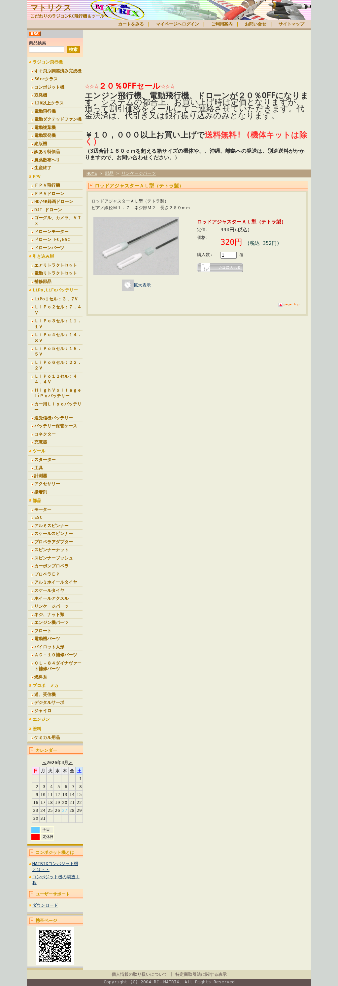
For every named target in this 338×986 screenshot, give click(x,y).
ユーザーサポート (53, 893)
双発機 (40, 95)
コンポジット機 (49, 87)
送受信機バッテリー (53, 417)
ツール (39, 450)
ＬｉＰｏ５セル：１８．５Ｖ (58, 351)
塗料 (37, 728)
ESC (38, 517)
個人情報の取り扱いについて (139, 974)
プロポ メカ (45, 685)
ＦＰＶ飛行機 (47, 185)
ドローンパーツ (49, 247)
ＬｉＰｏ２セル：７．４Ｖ (58, 309)
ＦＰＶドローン (49, 193)
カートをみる (131, 23)
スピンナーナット (51, 549)
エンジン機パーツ (51, 622)
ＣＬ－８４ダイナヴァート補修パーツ (58, 666)
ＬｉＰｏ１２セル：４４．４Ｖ (55, 379)
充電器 (40, 441)
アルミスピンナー (51, 525)
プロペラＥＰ (47, 574)
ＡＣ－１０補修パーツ (55, 654)
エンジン (41, 719)
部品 (37, 500)
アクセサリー (47, 483)
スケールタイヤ (49, 590)
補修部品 (42, 281)
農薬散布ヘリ (47, 159)
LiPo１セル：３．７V (56, 298)
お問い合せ (255, 23)
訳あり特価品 (47, 151)
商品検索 (37, 42)
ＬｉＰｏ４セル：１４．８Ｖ (58, 337)
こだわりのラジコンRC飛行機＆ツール (67, 16)
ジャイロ (42, 710)
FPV (37, 176)
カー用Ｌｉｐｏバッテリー (58, 406)
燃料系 (40, 676)
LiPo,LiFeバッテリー (55, 289)
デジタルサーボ (49, 702)
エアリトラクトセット (55, 265)
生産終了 (42, 167)
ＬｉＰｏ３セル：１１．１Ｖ (58, 323)
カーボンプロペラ (51, 565)
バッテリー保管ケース (55, 425)
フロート (42, 630)
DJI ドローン (48, 209)
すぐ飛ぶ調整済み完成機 (58, 70)
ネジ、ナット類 (49, 614)
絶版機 (40, 143)
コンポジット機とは (55, 852)
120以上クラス (49, 102)
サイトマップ (291, 23)
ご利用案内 (222, 23)
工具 (38, 467)
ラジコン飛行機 (48, 61)
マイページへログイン (177, 23)
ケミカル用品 (47, 737)
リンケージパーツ (51, 606)
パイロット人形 (49, 646)
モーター (42, 509)
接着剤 (40, 491)
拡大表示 (142, 285)
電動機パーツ (47, 638)
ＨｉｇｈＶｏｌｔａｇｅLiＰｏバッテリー (58, 393)
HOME (91, 173)
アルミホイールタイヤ (55, 582)
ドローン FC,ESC (52, 239)
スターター (45, 459)
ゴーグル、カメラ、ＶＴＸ (58, 220)
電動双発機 (45, 135)
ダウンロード (45, 905)
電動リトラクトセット (55, 273)
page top (291, 304)
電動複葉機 (45, 127)
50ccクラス (46, 78)
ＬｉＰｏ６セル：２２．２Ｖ (58, 365)
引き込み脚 (43, 256)
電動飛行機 (45, 111)
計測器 (40, 475)
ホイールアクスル (51, 598)
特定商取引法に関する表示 (201, 974)
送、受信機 (45, 694)
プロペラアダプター (53, 541)
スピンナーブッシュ (53, 557)
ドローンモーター (51, 231)
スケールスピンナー (53, 533)
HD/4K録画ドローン (53, 201)
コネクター (45, 434)
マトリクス (51, 7)
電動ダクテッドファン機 (58, 119)
